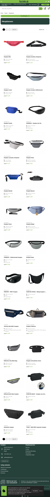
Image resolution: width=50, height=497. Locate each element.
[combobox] (20, 8)
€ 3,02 (29, 333)
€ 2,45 (7, 196)
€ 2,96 (7, 399)
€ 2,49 (29, 196)
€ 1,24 (7, 95)
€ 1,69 (7, 230)
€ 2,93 (7, 366)
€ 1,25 (29, 95)
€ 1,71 (7, 163)
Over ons (38, 5)
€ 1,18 (29, 62)
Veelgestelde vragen (30, 454)
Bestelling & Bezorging (31, 451)
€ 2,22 (29, 230)
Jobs (30, 4)
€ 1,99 (29, 263)
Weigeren (41, 490)
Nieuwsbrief (34, 4)
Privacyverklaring (4, 471)
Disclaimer (3, 473)
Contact (45, 4)
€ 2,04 (29, 163)
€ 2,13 (29, 366)
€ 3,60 (7, 433)
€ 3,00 (7, 333)
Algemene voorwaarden (6, 467)
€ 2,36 (29, 297)
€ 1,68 (29, 130)
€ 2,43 (7, 299)
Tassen (6, 13)
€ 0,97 (7, 62)
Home (2, 13)
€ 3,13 (29, 434)
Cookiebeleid (3, 469)
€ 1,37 (7, 129)
